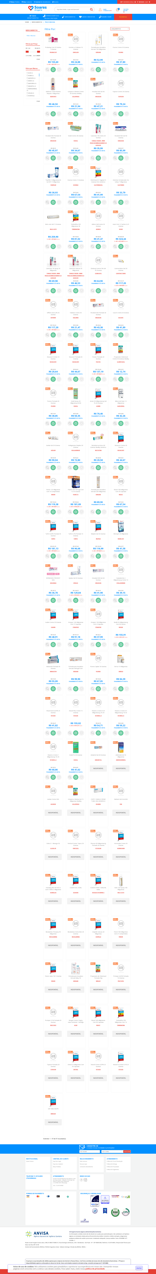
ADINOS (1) (31, 81)
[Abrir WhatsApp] (151, 1269)
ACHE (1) (30, 73)
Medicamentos (37, 22)
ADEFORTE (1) (31, 78)
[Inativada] (95, 1201)
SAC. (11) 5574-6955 (58, 1185)
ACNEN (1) (30, 75)
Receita (56, 2)
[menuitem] (27, 22)
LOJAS (143, 2)
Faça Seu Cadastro (58, 1164)
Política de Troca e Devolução (115, 1161)
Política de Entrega (112, 1164)
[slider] (27, 52)
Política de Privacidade (113, 1166)
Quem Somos (30, 1161)
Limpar (38, 59)
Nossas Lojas (83, 1164)
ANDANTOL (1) (32, 86)
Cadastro (27, 2)
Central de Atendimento (86, 1166)
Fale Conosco (83, 1161)
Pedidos (15, 2)
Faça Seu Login (57, 1161)
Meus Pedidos (57, 1166)
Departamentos (33, 17)
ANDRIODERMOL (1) (32, 89)
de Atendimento (42, 2)
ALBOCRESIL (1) (32, 83)
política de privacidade (95, 1269)
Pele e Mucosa (31, 35)
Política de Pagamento (113, 1169)
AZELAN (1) (31, 93)
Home (27, 22)
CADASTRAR (127, 1151)
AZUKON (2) (31, 95)
